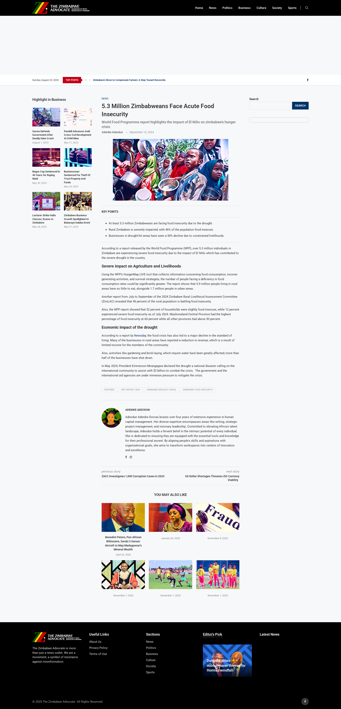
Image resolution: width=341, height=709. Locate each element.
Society (277, 8)
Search (254, 99)
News (212, 8)
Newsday (140, 335)
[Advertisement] (170, 45)
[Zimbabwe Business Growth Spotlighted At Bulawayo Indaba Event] (78, 201)
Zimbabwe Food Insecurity (198, 389)
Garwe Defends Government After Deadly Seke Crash (43, 135)
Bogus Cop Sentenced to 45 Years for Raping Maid (46, 175)
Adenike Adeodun (112, 132)
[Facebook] (308, 80)
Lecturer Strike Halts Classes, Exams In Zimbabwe (44, 219)
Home (199, 8)
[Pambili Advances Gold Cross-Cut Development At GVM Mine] (78, 117)
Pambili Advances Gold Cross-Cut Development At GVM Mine (77, 135)
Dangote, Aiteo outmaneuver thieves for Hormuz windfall (226, 665)
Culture (261, 8)
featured (109, 389)
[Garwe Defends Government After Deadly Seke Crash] (46, 117)
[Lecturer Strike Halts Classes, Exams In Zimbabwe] (46, 201)
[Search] (307, 7)
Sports (292, 8)
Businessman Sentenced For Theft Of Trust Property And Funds (77, 177)
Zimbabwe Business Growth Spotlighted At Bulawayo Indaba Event (77, 219)
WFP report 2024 (130, 389)
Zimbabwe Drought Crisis (161, 389)
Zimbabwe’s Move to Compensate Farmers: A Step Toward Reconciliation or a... (134, 80)
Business (244, 8)
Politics (227, 8)
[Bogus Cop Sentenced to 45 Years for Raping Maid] (46, 157)
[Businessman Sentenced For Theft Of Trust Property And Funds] (78, 157)
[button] (85, 80)
